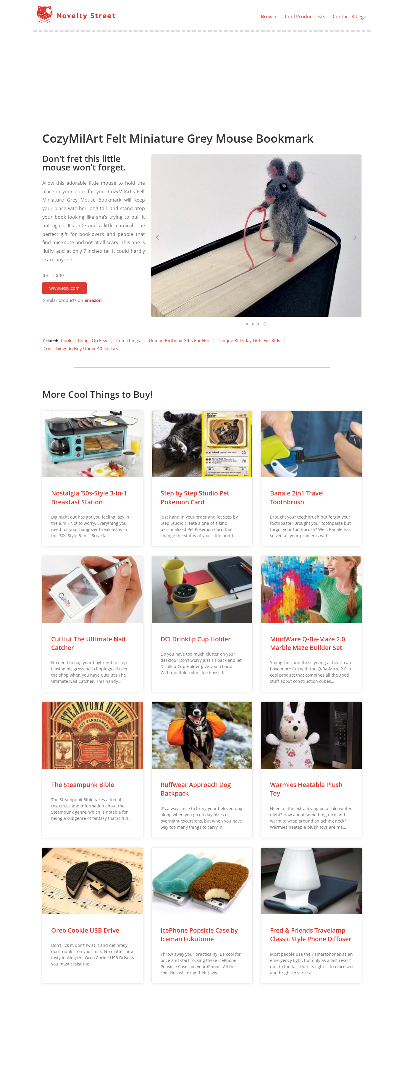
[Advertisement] (202, 76)
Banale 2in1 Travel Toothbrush (297, 497)
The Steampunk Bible (82, 784)
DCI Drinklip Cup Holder (196, 639)
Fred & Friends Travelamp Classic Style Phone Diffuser (310, 934)
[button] (64, 288)
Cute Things (128, 340)
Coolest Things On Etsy (84, 340)
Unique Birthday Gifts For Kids (249, 340)
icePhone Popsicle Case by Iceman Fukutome (199, 934)
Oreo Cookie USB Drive (85, 930)
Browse (269, 16)
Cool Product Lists (305, 16)
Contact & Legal (350, 16)
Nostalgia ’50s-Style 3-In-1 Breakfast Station (89, 497)
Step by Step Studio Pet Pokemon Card (195, 497)
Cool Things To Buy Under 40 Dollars (80, 348)
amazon (93, 300)
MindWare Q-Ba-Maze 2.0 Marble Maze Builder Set (307, 643)
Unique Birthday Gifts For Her (179, 340)
